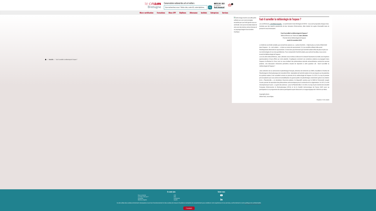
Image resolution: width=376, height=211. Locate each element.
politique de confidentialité (253, 203)
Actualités (51, 59)
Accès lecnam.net (219, 7)
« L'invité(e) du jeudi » (275, 24)
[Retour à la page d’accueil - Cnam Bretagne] (45, 59)
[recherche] (210, 7)
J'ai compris (189, 208)
